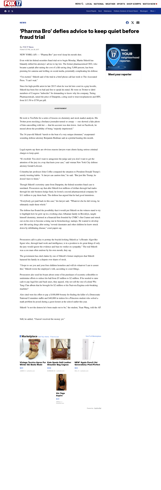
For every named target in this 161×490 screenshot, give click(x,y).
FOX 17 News (28, 47)
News (23, 22)
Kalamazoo (108, 11)
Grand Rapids (91, 11)
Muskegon (144, 11)
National (99, 4)
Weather (110, 4)
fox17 (12, 11)
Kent (100, 11)
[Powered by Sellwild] (97, 408)
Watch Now (149, 4)
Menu (78, 4)
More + (152, 11)
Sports (121, 4)
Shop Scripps (134, 4)
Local (89, 4)
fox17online (6, 11)
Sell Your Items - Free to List (48, 337)
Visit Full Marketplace (93, 336)
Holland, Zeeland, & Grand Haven (126, 11)
